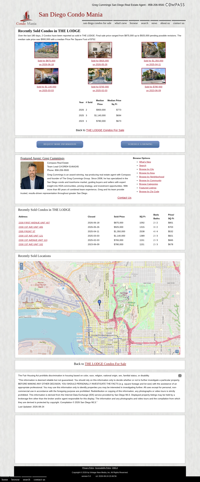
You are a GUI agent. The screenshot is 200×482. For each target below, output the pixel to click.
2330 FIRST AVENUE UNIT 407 (34, 222)
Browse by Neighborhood (151, 176)
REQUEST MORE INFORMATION (60, 144)
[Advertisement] (100, 438)
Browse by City (146, 169)
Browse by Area (147, 173)
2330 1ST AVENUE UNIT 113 (33, 240)
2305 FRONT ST (27, 231)
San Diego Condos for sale (97, 23)
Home (5, 479)
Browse (134, 23)
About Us (165, 23)
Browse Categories (148, 184)
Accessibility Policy (103, 468)
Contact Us (178, 23)
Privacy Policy (88, 468)
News (154, 23)
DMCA (115, 468)
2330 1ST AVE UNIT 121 (31, 236)
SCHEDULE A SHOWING (140, 144)
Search (144, 23)
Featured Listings (147, 188)
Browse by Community (150, 180)
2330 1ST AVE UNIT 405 (31, 227)
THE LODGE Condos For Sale (105, 130)
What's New (121, 23)
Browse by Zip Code (149, 191)
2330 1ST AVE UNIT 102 (31, 244)
